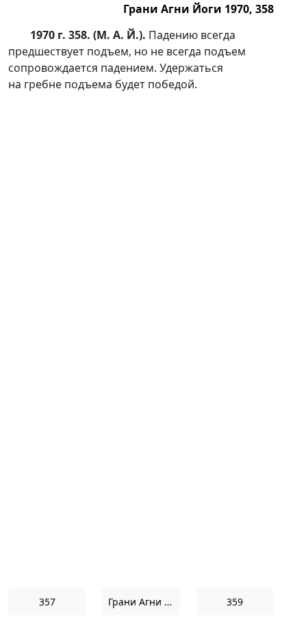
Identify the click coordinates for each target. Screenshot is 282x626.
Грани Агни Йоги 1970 (143, 601)
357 (47, 601)
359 (235, 601)
